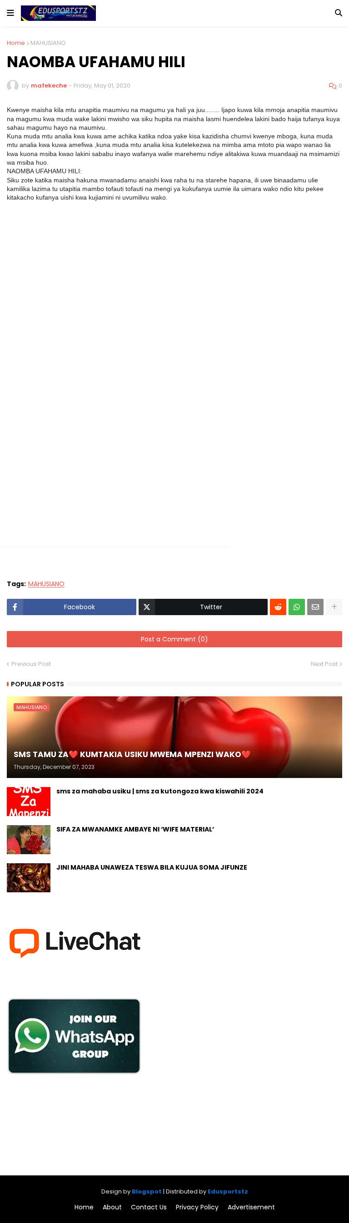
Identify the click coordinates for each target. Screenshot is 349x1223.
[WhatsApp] (297, 607)
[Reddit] (278, 607)
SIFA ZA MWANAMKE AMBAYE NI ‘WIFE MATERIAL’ (135, 829)
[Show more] (334, 607)
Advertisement (251, 1207)
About (112, 1207)
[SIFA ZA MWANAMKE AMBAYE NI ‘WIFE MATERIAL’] (28, 839)
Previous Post (31, 664)
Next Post (324, 664)
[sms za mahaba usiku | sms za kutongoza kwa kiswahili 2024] (28, 801)
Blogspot (147, 1191)
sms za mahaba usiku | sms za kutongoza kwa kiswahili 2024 (160, 791)
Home (16, 43)
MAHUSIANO (48, 43)
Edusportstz (228, 1191)
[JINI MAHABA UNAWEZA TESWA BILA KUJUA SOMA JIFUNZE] (28, 877)
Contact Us (149, 1207)
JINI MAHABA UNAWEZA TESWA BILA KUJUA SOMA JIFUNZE (151, 867)
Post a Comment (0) (174, 639)
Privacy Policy (197, 1207)
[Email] (315, 607)
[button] (10, 13)
